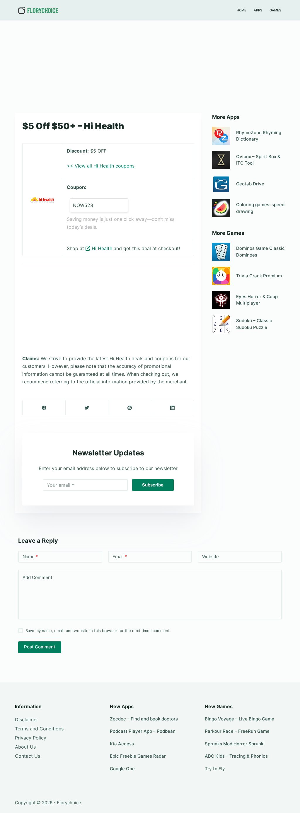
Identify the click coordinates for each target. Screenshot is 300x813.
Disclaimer (26, 720)
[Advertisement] (150, 64)
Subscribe (152, 485)
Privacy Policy (30, 738)
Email (119, 556)
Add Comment (37, 577)
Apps (258, 10)
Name (30, 556)
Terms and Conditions (39, 729)
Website (210, 556)
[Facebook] (44, 407)
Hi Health (102, 248)
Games (275, 10)
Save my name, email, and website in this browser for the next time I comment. (98, 630)
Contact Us (27, 756)
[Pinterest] (129, 407)
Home (241, 10)
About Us (25, 747)
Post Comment (39, 647)
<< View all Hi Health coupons (100, 166)
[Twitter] (86, 407)
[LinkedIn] (172, 407)
